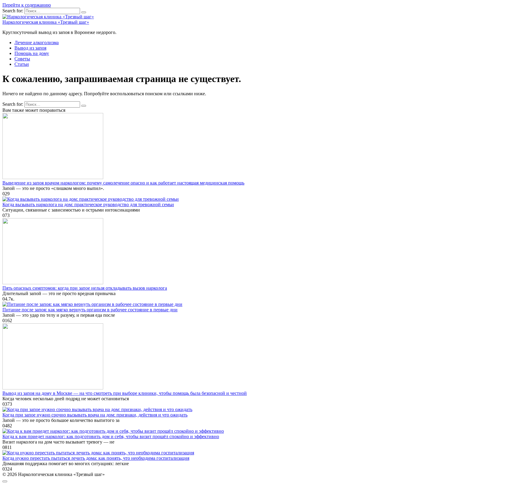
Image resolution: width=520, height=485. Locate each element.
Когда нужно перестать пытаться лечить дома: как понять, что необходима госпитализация (95, 458)
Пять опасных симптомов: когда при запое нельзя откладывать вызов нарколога (84, 288)
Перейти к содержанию (26, 5)
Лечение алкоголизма (36, 42)
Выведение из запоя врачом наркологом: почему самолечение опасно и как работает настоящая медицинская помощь (123, 182)
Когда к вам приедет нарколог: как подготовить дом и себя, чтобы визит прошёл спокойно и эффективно (110, 436)
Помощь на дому (31, 53)
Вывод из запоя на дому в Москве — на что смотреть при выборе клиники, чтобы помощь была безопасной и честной (124, 393)
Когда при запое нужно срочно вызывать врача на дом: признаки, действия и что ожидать (94, 414)
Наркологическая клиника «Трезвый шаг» (45, 22)
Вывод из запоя (30, 47)
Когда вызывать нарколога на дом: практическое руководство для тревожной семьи (88, 204)
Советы (22, 58)
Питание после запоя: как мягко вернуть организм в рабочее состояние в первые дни (90, 309)
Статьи (21, 64)
